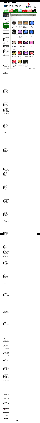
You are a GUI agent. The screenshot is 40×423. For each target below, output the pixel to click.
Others (4, 43)
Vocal (4, 39)
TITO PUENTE (5, 278)
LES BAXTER (5, 203)
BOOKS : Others (5, 65)
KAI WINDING (5, 189)
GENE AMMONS (5, 151)
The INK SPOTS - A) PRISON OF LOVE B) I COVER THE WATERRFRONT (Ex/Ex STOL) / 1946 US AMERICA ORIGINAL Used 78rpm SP (14, 27)
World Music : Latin (6, 391)
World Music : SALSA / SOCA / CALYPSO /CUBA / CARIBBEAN (6, 404)
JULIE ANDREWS (5, 185)
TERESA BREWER (6, 276)
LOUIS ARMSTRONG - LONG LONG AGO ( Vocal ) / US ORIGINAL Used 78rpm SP (25, 35)
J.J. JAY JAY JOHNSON (6, 169)
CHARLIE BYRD (5, 109)
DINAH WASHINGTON (6, 124)
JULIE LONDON (5, 186)
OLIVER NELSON (6, 232)
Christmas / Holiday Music (6, 51)
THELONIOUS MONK (6, 277)
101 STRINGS (5, 235)
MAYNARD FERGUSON (6, 212)
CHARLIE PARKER (6, 110)
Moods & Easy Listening (6, 37)
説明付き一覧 (30, 68)
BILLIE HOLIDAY (6, 92)
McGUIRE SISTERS (6, 214)
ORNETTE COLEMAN (6, 233)
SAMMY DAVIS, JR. (6, 260)
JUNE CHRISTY (5, 187)
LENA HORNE (5, 200)
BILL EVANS (5, 91)
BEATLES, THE (5, 89)
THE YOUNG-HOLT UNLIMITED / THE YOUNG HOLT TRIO (6, 296)
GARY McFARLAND (6, 150)
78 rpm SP (5, 49)
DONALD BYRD (5, 126)
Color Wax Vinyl (5, 52)
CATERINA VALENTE (6, 108)
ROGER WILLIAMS (6, 253)
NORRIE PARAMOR (6, 230)
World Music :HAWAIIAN (6, 397)
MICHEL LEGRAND (6, 216)
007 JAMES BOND (6, 73)
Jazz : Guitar (5, 323)
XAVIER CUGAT (5, 293)
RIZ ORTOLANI (5, 252)
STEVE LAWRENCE (6, 273)
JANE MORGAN (5, 172)
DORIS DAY (5, 127)
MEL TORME (5, 215)
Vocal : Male (5, 375)
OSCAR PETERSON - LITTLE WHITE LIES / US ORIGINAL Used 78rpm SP (14, 35)
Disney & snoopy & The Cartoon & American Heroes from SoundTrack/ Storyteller (6, 372)
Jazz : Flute (5, 322)
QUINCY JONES (5, 245)
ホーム (10, 13)
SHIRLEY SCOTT (5, 264)
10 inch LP (5, 48)
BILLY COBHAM (5, 93)
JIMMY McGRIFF (5, 174)
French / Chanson (5, 148)
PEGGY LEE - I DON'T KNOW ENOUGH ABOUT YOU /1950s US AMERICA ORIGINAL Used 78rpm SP (25, 64)
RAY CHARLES (5, 248)
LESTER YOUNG (5, 201)
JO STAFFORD (5, 175)
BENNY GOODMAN (6, 90)
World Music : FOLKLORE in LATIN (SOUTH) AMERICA (6, 394)
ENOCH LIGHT (5, 133)
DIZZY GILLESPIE (6, 125)
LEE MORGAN (5, 198)
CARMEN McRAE (6, 107)
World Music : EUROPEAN (6, 392)
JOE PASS (5, 176)
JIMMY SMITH (5, 173)
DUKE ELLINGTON (6, 128)
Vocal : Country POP (6, 379)
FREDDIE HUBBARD (6, 147)
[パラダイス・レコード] (10, 2)
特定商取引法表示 (5, 28)
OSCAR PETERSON (6, 234)
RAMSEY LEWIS (5, 247)
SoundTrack (5, 38)
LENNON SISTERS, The (6, 199)
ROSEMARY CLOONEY (6, 251)
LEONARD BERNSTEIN (6, 202)
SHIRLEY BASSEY (6, 263)
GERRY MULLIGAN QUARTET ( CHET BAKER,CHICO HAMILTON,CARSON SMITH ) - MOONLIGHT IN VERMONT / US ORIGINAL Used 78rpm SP (19, 46)
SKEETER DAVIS (5, 265)
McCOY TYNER (5, 213)
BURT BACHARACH (6, 102)
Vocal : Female (5, 376)
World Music (5, 40)
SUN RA (5, 274)
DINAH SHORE (5, 123)
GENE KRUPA (5, 152)
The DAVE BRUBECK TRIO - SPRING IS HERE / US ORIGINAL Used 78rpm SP (14, 64)
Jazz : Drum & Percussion (6, 321)
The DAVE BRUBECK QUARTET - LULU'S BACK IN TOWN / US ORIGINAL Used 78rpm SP (19, 56)
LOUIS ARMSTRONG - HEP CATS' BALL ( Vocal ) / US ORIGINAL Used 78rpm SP (31, 35)
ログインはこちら (6, 415)
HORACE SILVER (5, 166)
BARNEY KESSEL (6, 88)
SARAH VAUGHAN (6, 261)
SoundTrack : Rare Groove (6, 368)
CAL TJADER (5, 104)
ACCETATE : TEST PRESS (6, 50)
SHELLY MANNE (5, 262)
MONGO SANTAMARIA (6, 221)
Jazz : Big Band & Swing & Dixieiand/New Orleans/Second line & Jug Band (6, 311)
